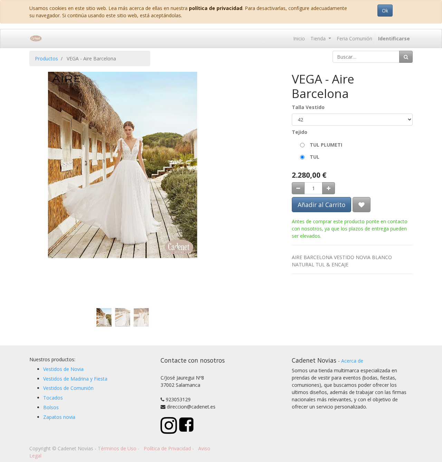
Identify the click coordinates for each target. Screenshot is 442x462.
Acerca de (352, 360)
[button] (43, 141)
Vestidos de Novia (63, 369)
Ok (385, 10)
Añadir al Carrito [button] (321, 204)
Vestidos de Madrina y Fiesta (75, 378)
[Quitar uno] (298, 188)
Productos (46, 58)
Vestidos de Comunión (68, 388)
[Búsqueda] (406, 57)
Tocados (53, 397)
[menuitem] (299, 38)
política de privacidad (215, 8)
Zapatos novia (59, 417)
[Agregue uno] (328, 188)
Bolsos (51, 407)
